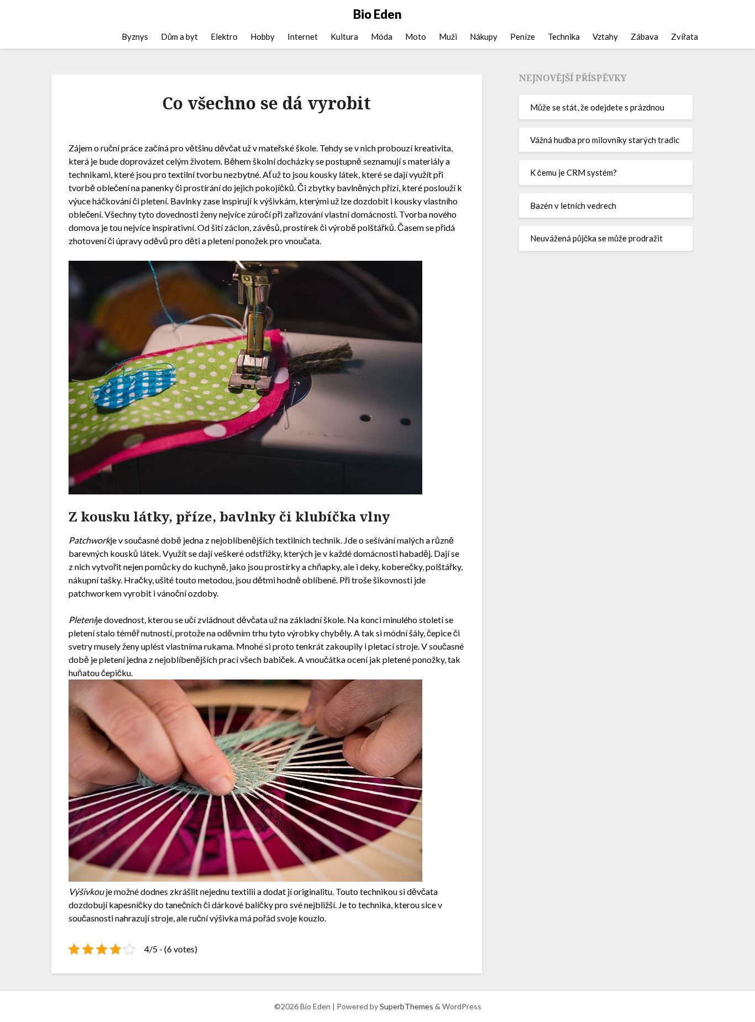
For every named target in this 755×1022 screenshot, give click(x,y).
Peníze (522, 36)
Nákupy (483, 36)
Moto (415, 36)
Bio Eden (377, 14)
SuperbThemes (406, 1006)
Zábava (644, 36)
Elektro (224, 36)
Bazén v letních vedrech (573, 205)
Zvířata (684, 36)
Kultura (344, 36)
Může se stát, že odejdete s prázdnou (597, 107)
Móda (381, 36)
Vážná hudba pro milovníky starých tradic (604, 140)
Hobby (262, 36)
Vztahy (605, 36)
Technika (564, 36)
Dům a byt (179, 36)
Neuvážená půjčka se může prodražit (596, 238)
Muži (448, 36)
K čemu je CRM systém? (573, 172)
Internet (302, 36)
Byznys (135, 36)
